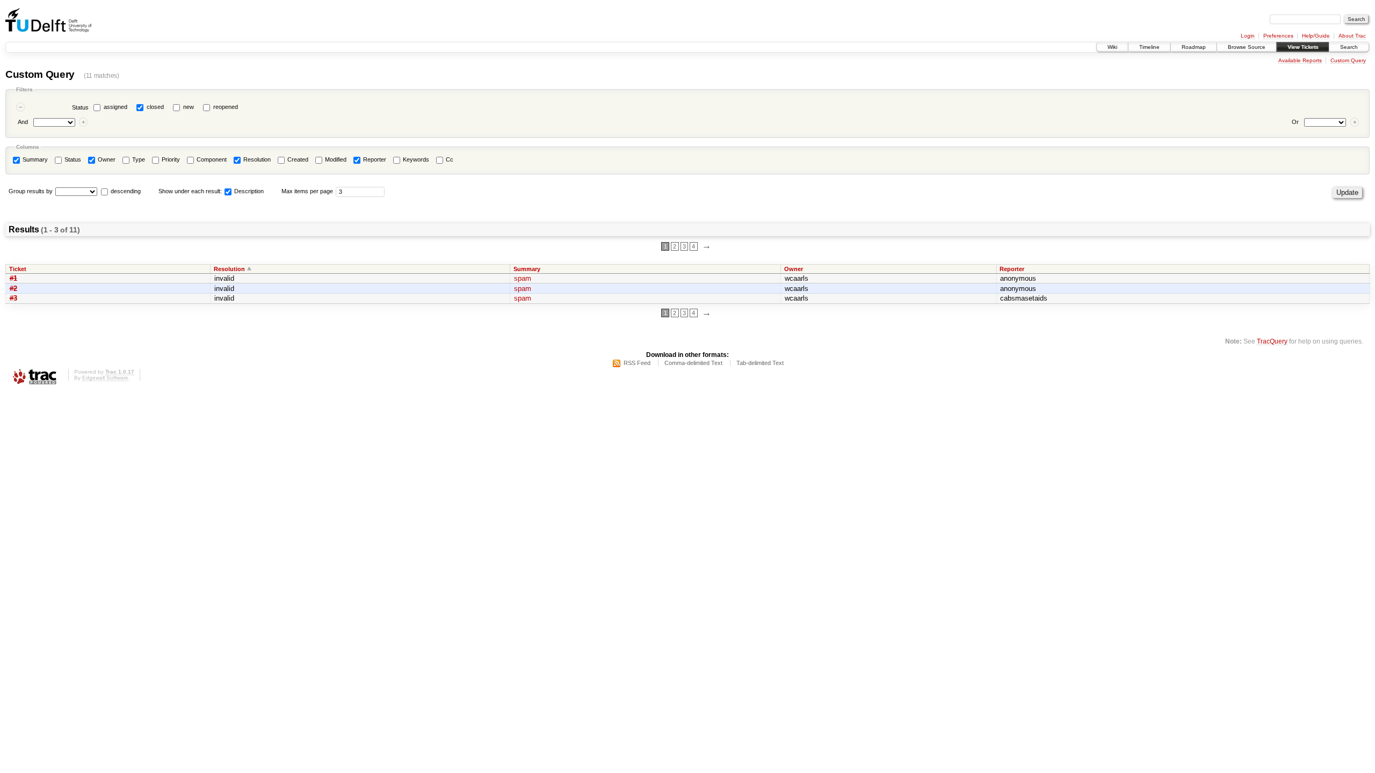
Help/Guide (1316, 36)
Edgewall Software (105, 378)
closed (155, 107)
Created (297, 159)
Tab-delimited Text (760, 363)
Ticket (17, 269)
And (23, 122)
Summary (34, 159)
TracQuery (1272, 341)
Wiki (1112, 47)
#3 (13, 298)
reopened (225, 107)
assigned (115, 107)
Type (138, 159)
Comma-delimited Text (693, 363)
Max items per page (307, 191)
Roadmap (1194, 47)
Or (1295, 122)
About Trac (1352, 36)
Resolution (256, 159)
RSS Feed (637, 363)
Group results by (31, 191)
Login (1248, 36)
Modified (334, 159)
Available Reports (1300, 60)
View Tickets (1302, 47)
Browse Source (1246, 47)
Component (211, 159)
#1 (13, 278)
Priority (170, 159)
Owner (105, 159)
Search (1349, 47)
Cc (448, 159)
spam (522, 278)
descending (126, 191)
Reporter (373, 159)
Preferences (1278, 36)
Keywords (415, 159)
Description (248, 191)
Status (80, 107)
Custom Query (1348, 60)
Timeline (1149, 47)
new (188, 107)
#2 (13, 289)
